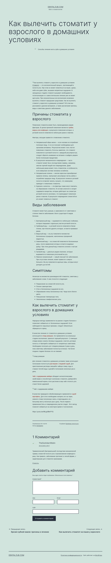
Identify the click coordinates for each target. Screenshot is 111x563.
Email (58, 498)
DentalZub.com (55, 7)
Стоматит (35, 85)
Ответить (35, 463)
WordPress (98, 555)
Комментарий (37, 479)
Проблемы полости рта (72, 424)
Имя (33, 498)
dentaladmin (39, 426)
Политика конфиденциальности (71, 555)
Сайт (34, 507)
